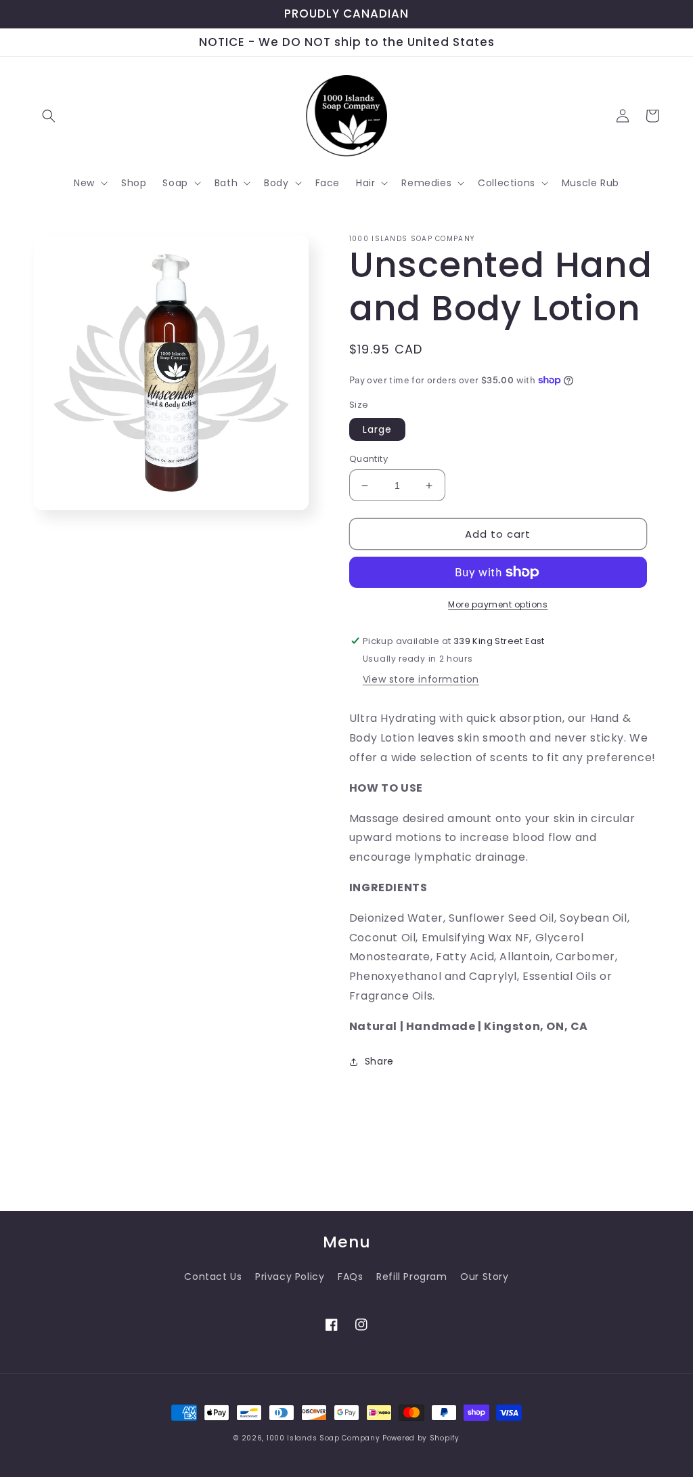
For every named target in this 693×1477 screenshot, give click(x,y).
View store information (421, 679)
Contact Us (213, 1276)
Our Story (484, 1276)
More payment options (497, 604)
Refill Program (411, 1276)
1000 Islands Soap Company (323, 1438)
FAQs (350, 1276)
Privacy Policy (289, 1276)
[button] (49, 116)
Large (377, 429)
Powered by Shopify (421, 1438)
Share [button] (379, 1061)
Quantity (368, 458)
